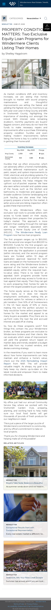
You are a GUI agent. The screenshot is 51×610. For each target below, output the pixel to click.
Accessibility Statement (17, 606)
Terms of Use (19, 604)
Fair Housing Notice (35, 606)
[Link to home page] (12, 3)
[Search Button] (45, 18)
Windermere (41, 601)
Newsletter (7, 24)
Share (47, 29)
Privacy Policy (32, 604)
